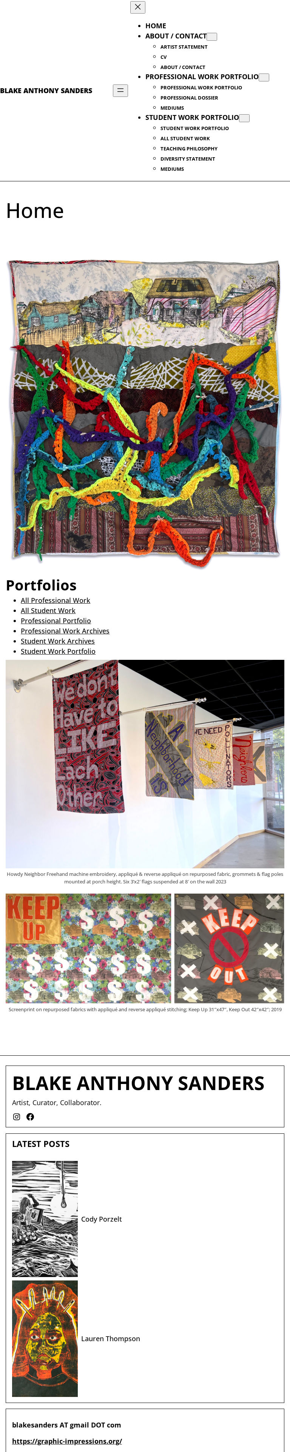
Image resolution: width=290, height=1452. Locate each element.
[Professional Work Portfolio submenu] (264, 77)
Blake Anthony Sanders (46, 90)
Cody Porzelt (101, 1219)
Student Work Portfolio (58, 651)
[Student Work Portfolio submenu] (244, 118)
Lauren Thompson (110, 1339)
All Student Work (48, 610)
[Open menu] (120, 90)
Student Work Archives (58, 641)
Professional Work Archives (65, 630)
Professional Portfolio (56, 620)
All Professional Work (55, 600)
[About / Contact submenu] (212, 37)
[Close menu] (137, 7)
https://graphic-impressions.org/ (67, 1441)
